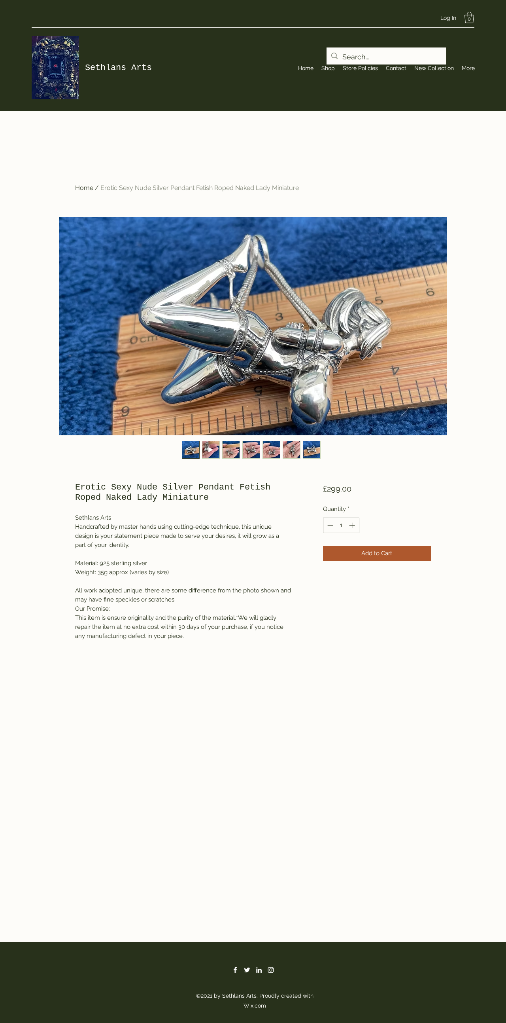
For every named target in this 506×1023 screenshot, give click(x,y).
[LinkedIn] (259, 970)
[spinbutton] (340, 525)
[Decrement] (329, 525)
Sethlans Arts (118, 68)
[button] (469, 17)
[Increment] (352, 525)
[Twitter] (247, 970)
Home (84, 188)
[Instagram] (271, 970)
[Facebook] (235, 970)
